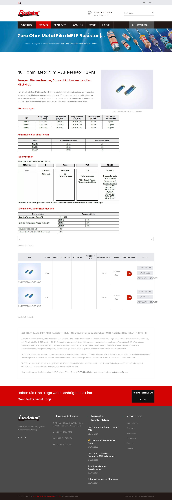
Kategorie (36, 43)
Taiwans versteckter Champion (103, 479)
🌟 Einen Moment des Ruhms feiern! (101, 442)
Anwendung (60, 25)
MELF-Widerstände (84, 372)
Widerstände (70, 372)
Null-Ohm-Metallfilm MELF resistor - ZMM (79, 43)
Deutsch (149, 3)
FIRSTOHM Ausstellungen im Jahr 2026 (103, 429)
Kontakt (106, 25)
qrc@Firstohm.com (103, 12)
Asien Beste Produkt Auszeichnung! (97, 467)
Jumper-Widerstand (51, 43)
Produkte (43, 25)
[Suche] (152, 12)
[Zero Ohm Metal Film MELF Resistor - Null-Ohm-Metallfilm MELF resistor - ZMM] (127, 90)
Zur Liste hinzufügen (146, 278)
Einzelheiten (145, 268)
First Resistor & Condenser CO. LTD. (47, 496)
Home (27, 43)
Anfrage (146, 273)
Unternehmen (26, 25)
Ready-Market (148, 496)
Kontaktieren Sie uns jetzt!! (143, 396)
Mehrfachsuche (142, 25)
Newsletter (77, 25)
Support (92, 25)
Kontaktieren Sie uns (119, 372)
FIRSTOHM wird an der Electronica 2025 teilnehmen (101, 455)
